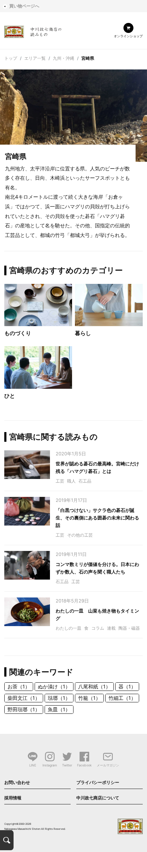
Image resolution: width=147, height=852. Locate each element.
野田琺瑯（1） (23, 709)
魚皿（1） (59, 709)
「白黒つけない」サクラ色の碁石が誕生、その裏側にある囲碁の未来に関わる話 (97, 517)
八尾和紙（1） (94, 686)
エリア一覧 (35, 58)
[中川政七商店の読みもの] (32, 30)
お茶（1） (18, 686)
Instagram (49, 765)
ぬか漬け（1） (54, 686)
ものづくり (17, 333)
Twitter (67, 765)
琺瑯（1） (59, 698)
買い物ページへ (24, 6)
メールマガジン (108, 765)
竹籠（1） (89, 698)
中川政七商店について (97, 797)
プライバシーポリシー (97, 782)
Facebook (84, 765)
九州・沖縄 (63, 58)
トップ (10, 58)
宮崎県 (87, 58)
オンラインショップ (128, 36)
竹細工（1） (122, 698)
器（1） (127, 686)
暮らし (83, 333)
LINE (32, 765)
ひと (9, 395)
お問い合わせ (17, 782)
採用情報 (12, 797)
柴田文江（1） (23, 698)
